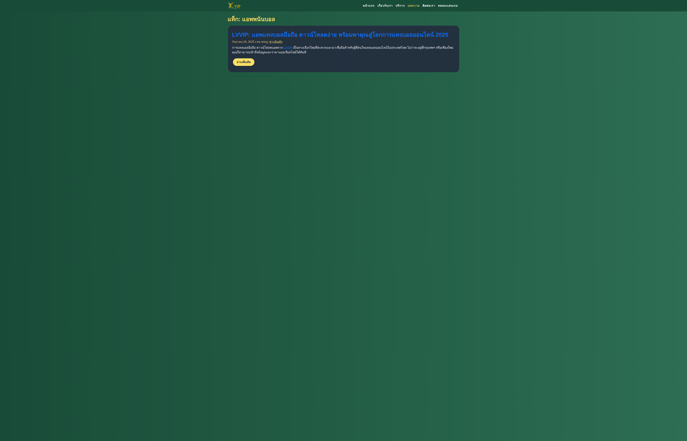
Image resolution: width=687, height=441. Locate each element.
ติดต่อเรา (429, 5)
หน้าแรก (369, 5)
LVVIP (288, 47)
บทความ (414, 5)
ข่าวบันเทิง (275, 41)
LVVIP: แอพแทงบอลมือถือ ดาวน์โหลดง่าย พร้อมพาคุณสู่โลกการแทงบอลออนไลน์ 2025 (340, 35)
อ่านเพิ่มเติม (244, 62)
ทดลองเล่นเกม (448, 5)
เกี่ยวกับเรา (385, 5)
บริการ (400, 5)
